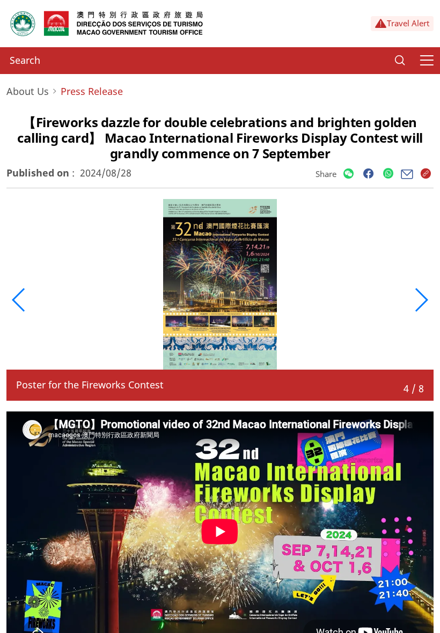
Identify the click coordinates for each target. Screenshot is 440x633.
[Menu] (426, 60)
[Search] (399, 60)
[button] (19, 300)
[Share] (348, 174)
